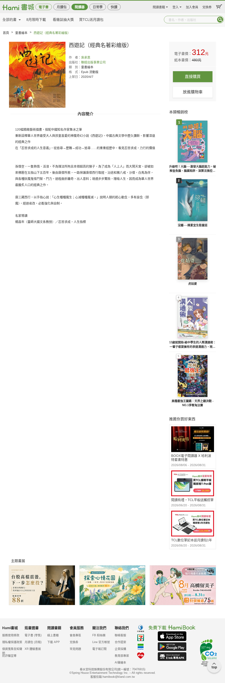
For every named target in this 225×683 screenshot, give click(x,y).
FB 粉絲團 (98, 635)
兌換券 (207, 6)
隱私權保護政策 (12, 642)
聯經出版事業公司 (93, 62)
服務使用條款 (10, 635)
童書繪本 (21, 33)
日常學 (98, 7)
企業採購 (120, 648)
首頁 (6, 33)
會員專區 (75, 635)
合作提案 (120, 642)
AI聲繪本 (120, 662)
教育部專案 (122, 655)
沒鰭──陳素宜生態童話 (192, 225)
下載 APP (53, 642)
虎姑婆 (192, 283)
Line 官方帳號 (101, 642)
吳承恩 (85, 57)
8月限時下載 (36, 20)
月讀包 (62, 7)
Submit (220, 19)
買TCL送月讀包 (91, 20)
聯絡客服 (120, 635)
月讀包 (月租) (33, 642)
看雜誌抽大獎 (63, 20)
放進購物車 (193, 92)
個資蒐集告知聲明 (12, 650)
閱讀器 (80, 7)
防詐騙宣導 (9, 655)
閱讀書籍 (159, 6)
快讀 (114, 7)
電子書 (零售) (33, 635)
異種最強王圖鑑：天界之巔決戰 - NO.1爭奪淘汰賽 (192, 403)
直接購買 (193, 76)
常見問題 (75, 648)
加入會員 (192, 6)
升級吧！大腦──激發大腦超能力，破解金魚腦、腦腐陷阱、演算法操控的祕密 (192, 169)
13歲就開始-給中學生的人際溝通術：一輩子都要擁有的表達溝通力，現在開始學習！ (192, 345)
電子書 (44, 7)
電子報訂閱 (99, 648)
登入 (175, 6)
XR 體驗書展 (33, 648)
